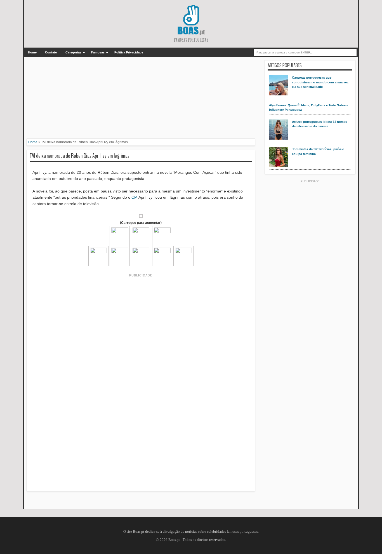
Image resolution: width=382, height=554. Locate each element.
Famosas (98, 52)
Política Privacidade (128, 52)
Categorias (73, 52)
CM (134, 197)
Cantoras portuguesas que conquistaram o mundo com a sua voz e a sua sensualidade (320, 82)
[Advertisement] (141, 99)
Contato (51, 52)
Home (32, 52)
